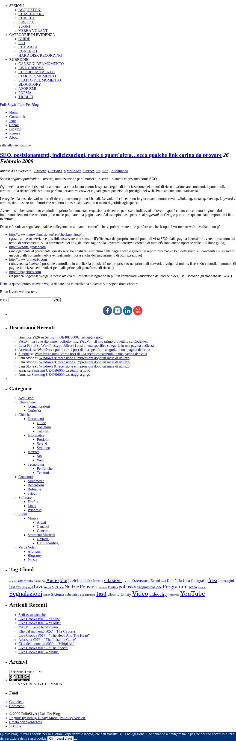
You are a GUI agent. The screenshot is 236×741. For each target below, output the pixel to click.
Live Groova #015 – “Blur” (38, 652)
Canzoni (43, 526)
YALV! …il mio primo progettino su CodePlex (113, 341)
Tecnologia (36, 464)
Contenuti (25, 477)
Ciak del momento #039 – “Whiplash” (46, 644)
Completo (16, 702)
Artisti (41, 522)
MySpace (58, 587)
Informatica (72, 171)
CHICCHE (26, 18)
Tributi (32, 493)
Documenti (36, 419)
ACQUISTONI (29, 10)
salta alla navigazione (15, 145)
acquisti (13, 581)
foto (186, 580)
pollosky (127, 586)
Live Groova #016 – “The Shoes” (43, 648)
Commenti (16, 706)
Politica (113, 587)
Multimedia (36, 481)
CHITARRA (28, 47)
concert (126, 581)
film (170, 580)
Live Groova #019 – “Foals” (39, 619)
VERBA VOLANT (33, 30)
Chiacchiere (27, 402)
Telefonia (43, 473)
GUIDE (24, 39)
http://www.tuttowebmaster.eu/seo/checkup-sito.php (46, 234)
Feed (163, 581)
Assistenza (39, 581)
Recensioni (36, 485)
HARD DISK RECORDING (40, 55)
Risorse (14, 133)
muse (47, 587)
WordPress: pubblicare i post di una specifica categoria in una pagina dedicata (97, 345)
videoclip (158, 594)
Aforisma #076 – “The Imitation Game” (47, 640)
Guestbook (17, 117)
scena (193, 587)
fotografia (199, 580)
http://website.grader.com (27, 247)
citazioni (113, 580)
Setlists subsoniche (32, 615)
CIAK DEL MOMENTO (37, 76)
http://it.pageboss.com (25, 272)
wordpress (173, 594)
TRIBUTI (25, 97)
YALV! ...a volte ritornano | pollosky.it (46, 341)
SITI (21, 43)
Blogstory (35, 555)
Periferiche (45, 468)
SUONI (24, 26)
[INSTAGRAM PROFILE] (117, 314)
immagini (226, 580)
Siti (98, 171)
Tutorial (42, 431)
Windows (34, 510)
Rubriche (34, 489)
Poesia (32, 560)
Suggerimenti (87, 594)
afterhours (25, 581)
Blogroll (15, 129)
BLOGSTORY (29, 84)
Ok (51, 738)
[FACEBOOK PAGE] (107, 314)
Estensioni (140, 580)
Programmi (175, 586)
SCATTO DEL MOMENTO (39, 80)
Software (25, 497)
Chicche (40, 171)
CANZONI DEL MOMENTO (41, 64)
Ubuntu (113, 594)
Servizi (42, 444)
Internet (88, 171)
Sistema (57, 594)
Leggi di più (64, 738)
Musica (33, 518)
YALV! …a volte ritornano (38, 627)
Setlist (46, 594)
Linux (32, 506)
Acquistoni (26, 398)
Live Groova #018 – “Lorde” (39, 623)
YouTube (192, 593)
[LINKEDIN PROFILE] (127, 314)
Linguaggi (27, 587)
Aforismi (34, 551)
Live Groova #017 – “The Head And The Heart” (54, 635)
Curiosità (55, 171)
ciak (86, 580)
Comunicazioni (39, 406)
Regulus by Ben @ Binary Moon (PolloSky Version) (47, 718)
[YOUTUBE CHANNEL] (137, 314)
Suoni (22, 514)
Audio (52, 580)
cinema (97, 580)
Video (140, 593)
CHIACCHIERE (31, 14)
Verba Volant (27, 547)
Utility (126, 594)
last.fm (15, 587)
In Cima (15, 726)
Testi (101, 594)
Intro (12, 121)
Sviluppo (43, 448)
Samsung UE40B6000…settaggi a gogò (74, 337)
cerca (4, 300)
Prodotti (42, 439)
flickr (178, 581)
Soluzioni (44, 427)
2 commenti (119, 171)
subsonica (72, 594)
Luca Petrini (27, 345)
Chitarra (43, 539)
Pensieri (89, 586)
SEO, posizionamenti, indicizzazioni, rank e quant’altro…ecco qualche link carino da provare (111, 155)
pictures (103, 587)
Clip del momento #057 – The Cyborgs (47, 631)
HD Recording (48, 543)
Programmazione (149, 587)
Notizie (72, 586)
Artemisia (25, 350)
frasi (212, 580)
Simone (24, 354)
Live (38, 586)
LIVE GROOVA (31, 68)
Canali (14, 125)
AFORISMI (27, 88)
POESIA (25, 93)
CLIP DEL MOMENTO (36, 72)
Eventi (155, 581)
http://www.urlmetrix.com (28, 259)
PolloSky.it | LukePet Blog (19, 105)
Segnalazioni (25, 593)
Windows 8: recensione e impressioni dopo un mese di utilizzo (84, 358)
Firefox (33, 502)
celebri (76, 580)
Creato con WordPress (25, 722)
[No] (75, 739)
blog (64, 580)
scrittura (202, 587)
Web (105, 171)
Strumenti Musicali (41, 535)
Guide (41, 423)
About (13, 137)
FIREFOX (26, 22)
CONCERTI (27, 51)
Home (13, 112)
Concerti (43, 531)
